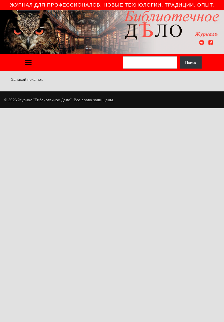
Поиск (190, 62)
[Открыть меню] (28, 62)
